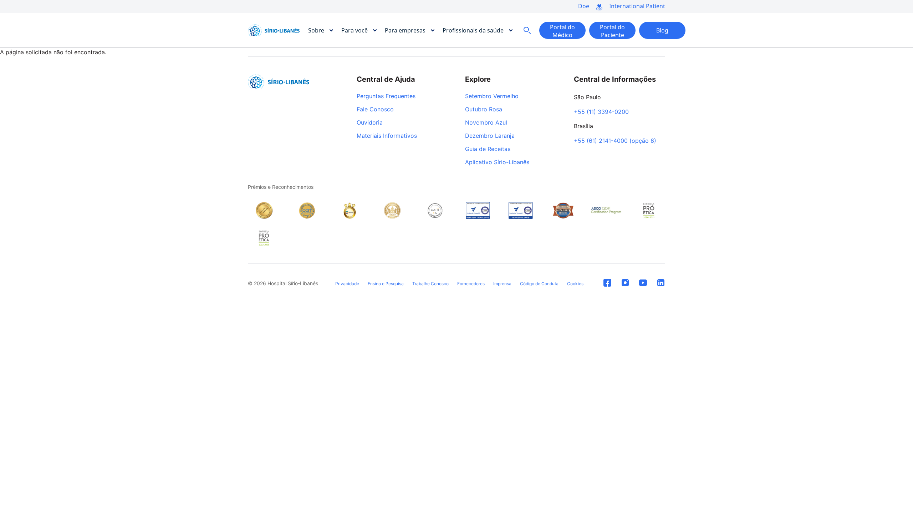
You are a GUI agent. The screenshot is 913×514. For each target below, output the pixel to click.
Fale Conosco (375, 109)
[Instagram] (625, 283)
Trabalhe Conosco (430, 283)
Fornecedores (471, 283)
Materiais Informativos (387, 136)
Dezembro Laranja (490, 136)
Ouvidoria (370, 123)
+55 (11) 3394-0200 (601, 112)
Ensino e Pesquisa (386, 283)
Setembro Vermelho (492, 96)
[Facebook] (607, 283)
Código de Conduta (539, 283)
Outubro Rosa (483, 109)
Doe (583, 6)
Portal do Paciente (612, 31)
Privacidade (347, 283)
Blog (662, 30)
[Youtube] (643, 283)
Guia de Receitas (487, 149)
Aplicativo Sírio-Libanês (497, 162)
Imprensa (502, 283)
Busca (527, 30)
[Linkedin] (661, 283)
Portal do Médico (562, 31)
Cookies (575, 283)
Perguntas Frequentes (386, 96)
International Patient (637, 6)
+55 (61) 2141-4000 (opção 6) (615, 141)
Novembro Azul (486, 123)
